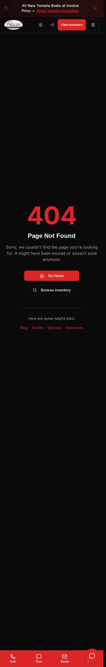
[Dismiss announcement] (95, 8)
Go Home (56, 275)
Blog (24, 327)
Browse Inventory (56, 290)
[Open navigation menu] (93, 25)
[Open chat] (92, 656)
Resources (74, 327)
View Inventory (72, 25)
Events (37, 327)
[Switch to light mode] (40, 24)
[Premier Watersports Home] (13, 25)
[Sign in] (52, 24)
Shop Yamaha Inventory (58, 10)
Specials (54, 327)
